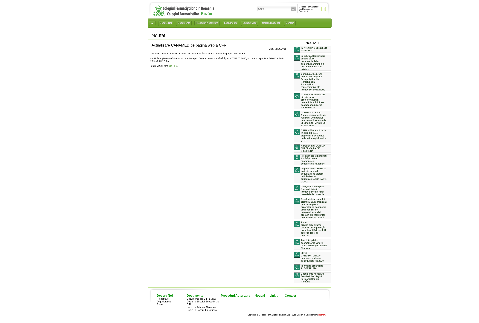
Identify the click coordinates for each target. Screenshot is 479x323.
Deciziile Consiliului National (202, 310)
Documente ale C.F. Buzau (201, 298)
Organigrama (164, 301)
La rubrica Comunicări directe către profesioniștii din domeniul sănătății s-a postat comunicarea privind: (313, 62)
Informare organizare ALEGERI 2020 (312, 267)
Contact (290, 23)
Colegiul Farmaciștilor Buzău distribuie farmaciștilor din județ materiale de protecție (312, 190)
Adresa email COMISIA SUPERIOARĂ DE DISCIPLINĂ (313, 148)
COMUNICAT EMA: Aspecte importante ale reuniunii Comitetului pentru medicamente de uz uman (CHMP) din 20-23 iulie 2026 (313, 119)
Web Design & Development (305, 315)
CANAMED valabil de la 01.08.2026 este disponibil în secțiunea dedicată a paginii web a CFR (313, 135)
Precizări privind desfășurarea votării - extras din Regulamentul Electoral (314, 244)
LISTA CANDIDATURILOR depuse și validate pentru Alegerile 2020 (312, 257)
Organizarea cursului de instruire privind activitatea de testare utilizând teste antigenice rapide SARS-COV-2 (314, 175)
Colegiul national (271, 23)
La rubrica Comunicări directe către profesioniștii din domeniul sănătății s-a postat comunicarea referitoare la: (313, 101)
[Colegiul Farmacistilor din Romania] (183, 15)
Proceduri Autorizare (207, 23)
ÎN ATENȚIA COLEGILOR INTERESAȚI (314, 49)
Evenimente (230, 23)
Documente (184, 23)
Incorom (322, 315)
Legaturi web (249, 23)
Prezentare (163, 298)
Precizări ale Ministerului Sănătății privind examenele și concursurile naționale (314, 160)
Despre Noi (166, 23)
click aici (173, 66)
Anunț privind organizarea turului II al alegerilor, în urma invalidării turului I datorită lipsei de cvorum (313, 229)
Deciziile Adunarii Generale (201, 307)
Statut (160, 304)
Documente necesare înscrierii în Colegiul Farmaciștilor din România (312, 278)
